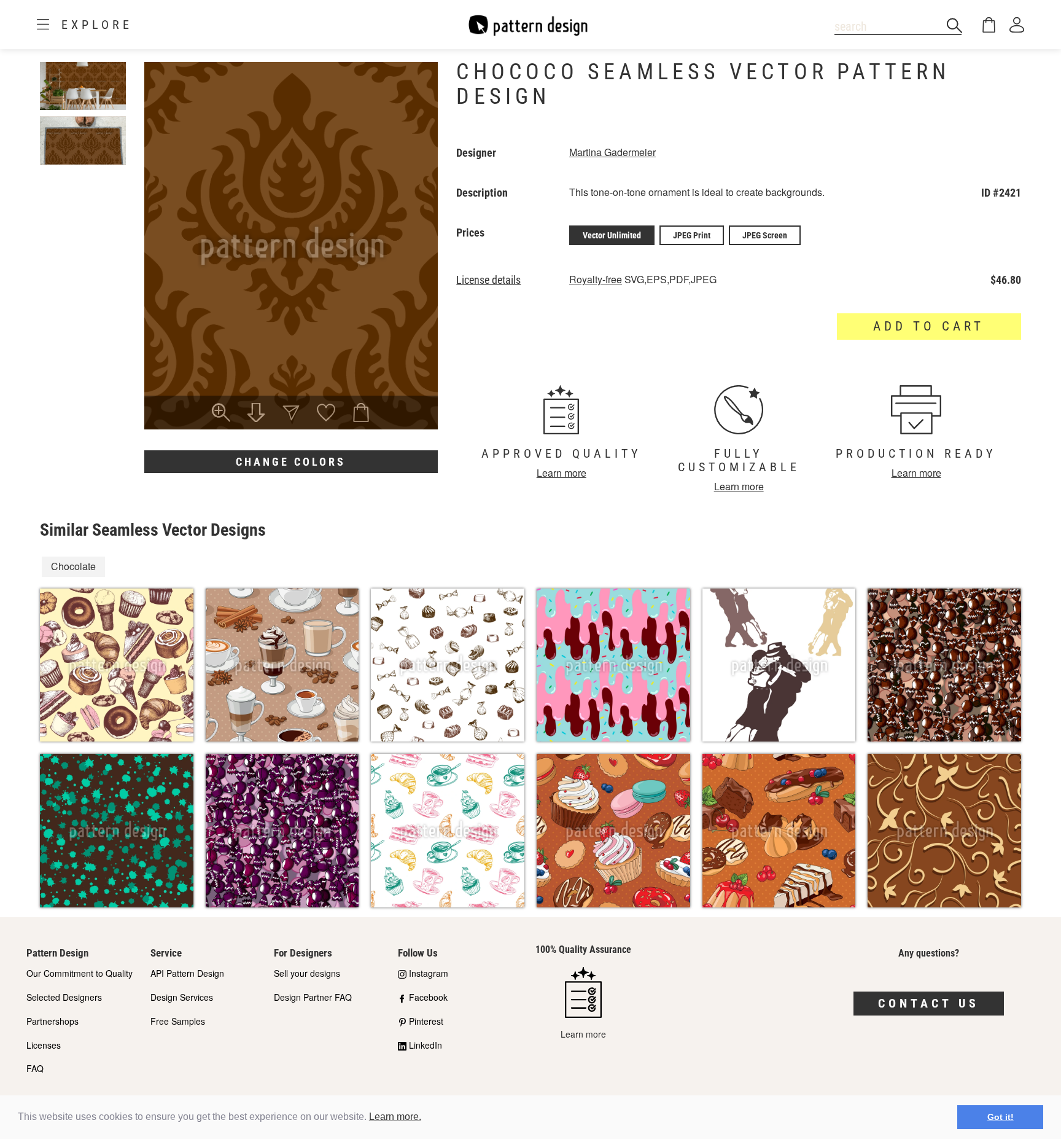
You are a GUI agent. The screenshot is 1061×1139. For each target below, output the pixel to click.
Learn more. (395, 1116)
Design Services (181, 997)
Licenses (43, 1045)
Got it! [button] (1000, 1117)
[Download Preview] (256, 414)
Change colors (291, 461)
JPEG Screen (764, 235)
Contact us (928, 1003)
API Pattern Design (187, 973)
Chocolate (73, 566)
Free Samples (177, 1021)
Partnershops (52, 1021)
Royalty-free (595, 279)
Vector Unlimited (612, 235)
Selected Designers (64, 997)
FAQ (35, 1068)
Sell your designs (307, 973)
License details (488, 280)
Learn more (561, 473)
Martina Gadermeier (612, 152)
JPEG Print (691, 235)
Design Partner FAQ (313, 997)
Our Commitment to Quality (79, 973)
